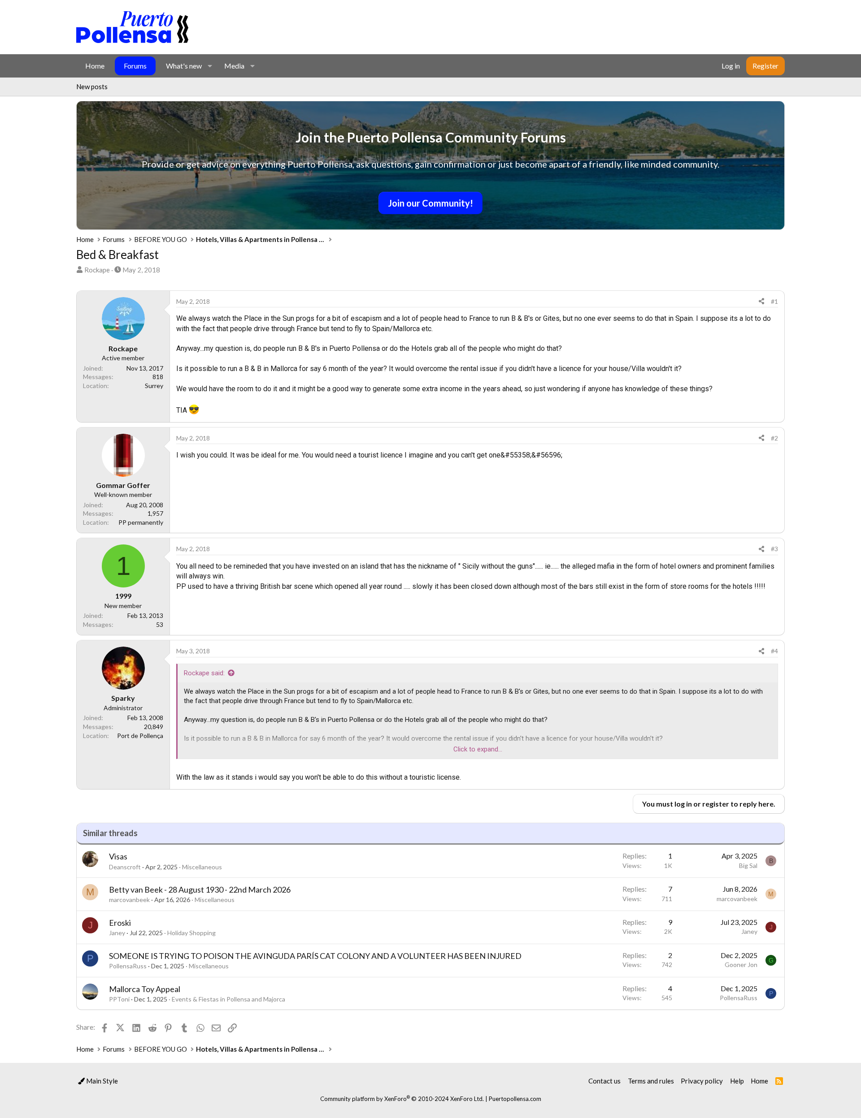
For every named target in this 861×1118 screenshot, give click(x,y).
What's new (184, 65)
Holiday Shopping (191, 933)
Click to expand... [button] (477, 749)
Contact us (604, 1081)
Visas (118, 856)
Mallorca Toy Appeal (144, 989)
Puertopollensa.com (515, 1098)
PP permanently (140, 522)
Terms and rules (651, 1081)
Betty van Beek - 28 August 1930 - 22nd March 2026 (200, 889)
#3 (774, 549)
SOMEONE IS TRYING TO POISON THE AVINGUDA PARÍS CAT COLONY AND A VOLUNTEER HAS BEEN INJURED (315, 956)
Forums (135, 65)
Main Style (101, 1081)
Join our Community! (430, 203)
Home (94, 65)
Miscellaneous (202, 867)
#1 (774, 301)
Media (234, 65)
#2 (774, 438)
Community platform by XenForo (402, 1098)
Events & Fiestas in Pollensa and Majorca (228, 999)
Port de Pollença (140, 735)
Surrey (154, 385)
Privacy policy (702, 1081)
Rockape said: (204, 673)
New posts (92, 86)
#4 (774, 651)
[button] (209, 65)
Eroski (120, 923)
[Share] (761, 301)
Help (737, 1081)
